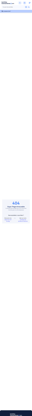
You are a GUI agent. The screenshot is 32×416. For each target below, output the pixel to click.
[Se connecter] (20, 3)
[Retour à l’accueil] (8, 3)
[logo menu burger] (30, 3)
